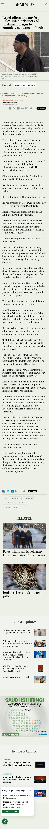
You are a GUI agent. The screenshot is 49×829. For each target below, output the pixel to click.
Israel (21, 503)
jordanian (9, 503)
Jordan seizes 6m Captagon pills (22, 594)
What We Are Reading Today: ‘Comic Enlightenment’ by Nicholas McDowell (16, 668)
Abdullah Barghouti (13, 507)
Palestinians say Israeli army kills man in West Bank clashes (24, 553)
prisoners (29, 498)
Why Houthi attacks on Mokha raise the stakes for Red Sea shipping (17, 779)
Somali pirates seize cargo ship (17, 677)
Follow (42, 108)
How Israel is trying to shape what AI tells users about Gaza (17, 763)
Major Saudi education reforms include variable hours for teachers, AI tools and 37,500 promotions (17, 656)
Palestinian (15, 498)
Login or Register (10, 811)
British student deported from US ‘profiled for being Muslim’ (17, 631)
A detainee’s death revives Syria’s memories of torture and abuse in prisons (17, 643)
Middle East (7, 759)
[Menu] (2, 4)
